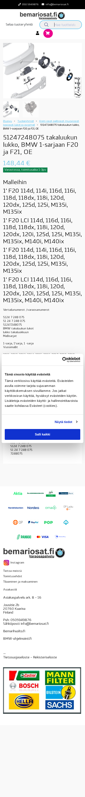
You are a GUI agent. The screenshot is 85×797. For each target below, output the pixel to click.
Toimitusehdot (12, 576)
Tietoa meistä (12, 571)
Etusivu (7, 121)
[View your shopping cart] (48, 33)
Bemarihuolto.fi (14, 631)
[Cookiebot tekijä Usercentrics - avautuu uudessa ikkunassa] (62, 359)
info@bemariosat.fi (57, 4)
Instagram (17, 562)
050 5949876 (30, 4)
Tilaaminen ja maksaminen (20, 581)
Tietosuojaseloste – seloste (30, 657)
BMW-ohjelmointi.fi (17, 639)
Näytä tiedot (63, 422)
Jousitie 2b (11, 605)
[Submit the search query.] (46, 25)
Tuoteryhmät (26, 121)
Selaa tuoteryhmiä (19, 24)
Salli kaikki (42, 434)
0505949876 (20, 620)
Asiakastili (10, 589)
